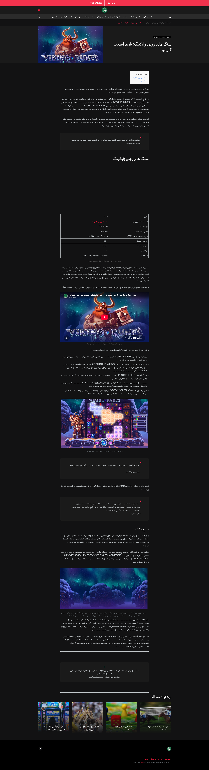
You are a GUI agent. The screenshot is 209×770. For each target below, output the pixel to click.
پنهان (134, 74)
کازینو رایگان (111, 3)
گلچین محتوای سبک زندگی (84, 17)
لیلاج (142, 762)
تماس (146, 759)
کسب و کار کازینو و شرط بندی (62, 17)
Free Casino (96, 3)
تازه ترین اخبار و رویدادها (131, 17)
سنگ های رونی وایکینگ (100, 221)
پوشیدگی (153, 759)
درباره (160, 759)
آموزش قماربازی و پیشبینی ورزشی (108, 17)
